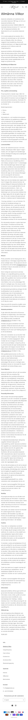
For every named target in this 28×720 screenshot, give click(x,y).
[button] (2, 7)
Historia (5, 672)
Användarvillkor (7, 660)
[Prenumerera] (23, 700)
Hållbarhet (5, 676)
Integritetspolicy (7, 649)
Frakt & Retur (6, 653)
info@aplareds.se (22, 265)
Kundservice (6, 656)
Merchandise (6, 679)
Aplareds (15, 717)
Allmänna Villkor (7, 646)
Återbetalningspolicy (8, 663)
